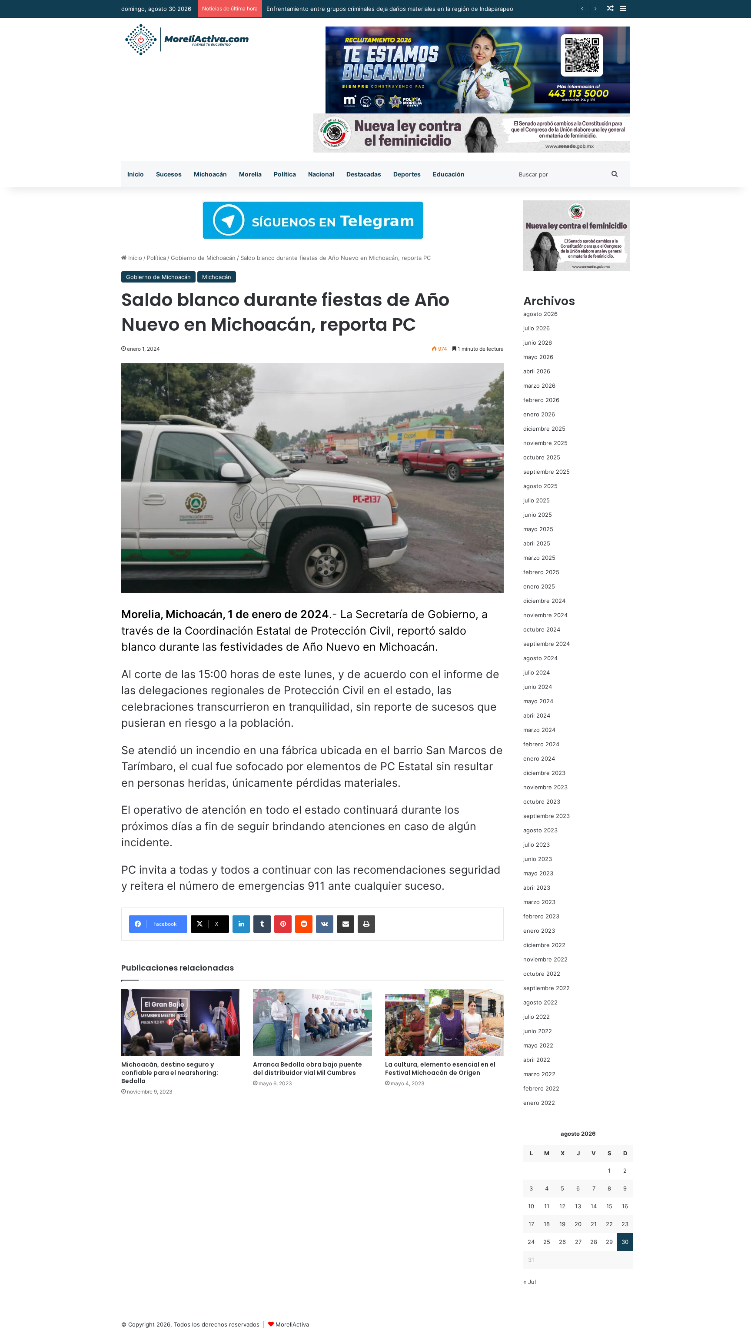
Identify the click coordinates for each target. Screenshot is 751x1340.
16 (625, 1206)
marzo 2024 (539, 729)
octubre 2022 (541, 973)
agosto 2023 (540, 830)
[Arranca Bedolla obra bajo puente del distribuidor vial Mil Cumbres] (312, 1022)
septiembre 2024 (546, 643)
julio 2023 (536, 844)
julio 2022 (536, 1016)
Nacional (321, 174)
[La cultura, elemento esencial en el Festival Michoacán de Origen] (444, 1022)
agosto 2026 (540, 313)
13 (578, 1206)
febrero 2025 (541, 572)
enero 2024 (539, 758)
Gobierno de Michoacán (203, 257)
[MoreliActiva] (186, 40)
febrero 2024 (541, 744)
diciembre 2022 (544, 944)
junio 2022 (537, 1030)
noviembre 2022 (545, 959)
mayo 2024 (538, 701)
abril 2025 (536, 543)
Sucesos (169, 174)
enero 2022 (539, 1102)
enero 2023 (539, 930)
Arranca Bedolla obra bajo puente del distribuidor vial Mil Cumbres (307, 1068)
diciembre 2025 (544, 428)
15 (609, 1206)
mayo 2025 (538, 528)
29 (609, 1241)
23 (624, 1223)
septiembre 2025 (546, 471)
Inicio (135, 174)
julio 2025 (536, 500)
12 (562, 1206)
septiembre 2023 (546, 815)
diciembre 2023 (544, 772)
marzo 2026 (539, 385)
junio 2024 (537, 686)
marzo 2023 (539, 901)
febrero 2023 (541, 916)
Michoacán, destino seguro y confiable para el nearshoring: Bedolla (169, 1072)
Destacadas (363, 174)
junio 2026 (537, 342)
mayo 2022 (538, 1045)
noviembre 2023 (545, 787)
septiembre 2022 (546, 987)
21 (594, 1223)
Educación (449, 174)
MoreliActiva (292, 1324)
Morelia (250, 174)
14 (594, 1206)
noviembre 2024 (545, 615)
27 (578, 1241)
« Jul (529, 1281)
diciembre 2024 (544, 600)
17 (531, 1223)
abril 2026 (536, 371)
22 (609, 1223)
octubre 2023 (541, 801)
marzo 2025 (539, 557)
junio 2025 (537, 514)
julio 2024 (536, 672)
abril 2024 (536, 715)
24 (531, 1241)
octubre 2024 (541, 629)
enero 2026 (539, 414)
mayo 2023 (538, 873)
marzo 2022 (539, 1074)
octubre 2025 (541, 457)
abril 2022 (536, 1059)
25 (546, 1241)
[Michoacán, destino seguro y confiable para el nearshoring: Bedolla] (180, 1022)
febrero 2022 (541, 1088)
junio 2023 (537, 858)
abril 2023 (536, 887)
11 (546, 1206)
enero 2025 (539, 586)
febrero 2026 (541, 399)
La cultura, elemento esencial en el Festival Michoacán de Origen (440, 1068)
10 (531, 1206)
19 (562, 1223)
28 (593, 1241)
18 (547, 1223)
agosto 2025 (540, 485)
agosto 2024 (540, 658)
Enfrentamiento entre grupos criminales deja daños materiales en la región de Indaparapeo (389, 8)
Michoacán (210, 174)
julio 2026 (536, 328)
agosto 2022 (540, 1002)
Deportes (407, 174)
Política (285, 174)
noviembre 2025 (545, 442)
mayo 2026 (538, 356)
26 (562, 1241)
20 (578, 1223)
